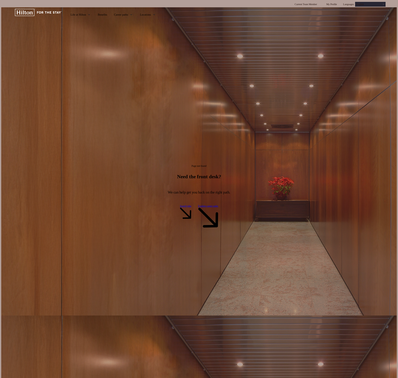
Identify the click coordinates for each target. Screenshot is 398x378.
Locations (145, 14)
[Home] (38, 14)
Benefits (102, 14)
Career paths (121, 14)
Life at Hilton (78, 14)
